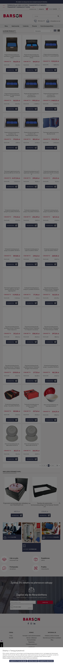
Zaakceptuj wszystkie (46, 661)
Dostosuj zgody (33, 661)
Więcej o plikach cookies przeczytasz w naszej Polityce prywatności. (20, 657)
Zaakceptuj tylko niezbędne (18, 661)
